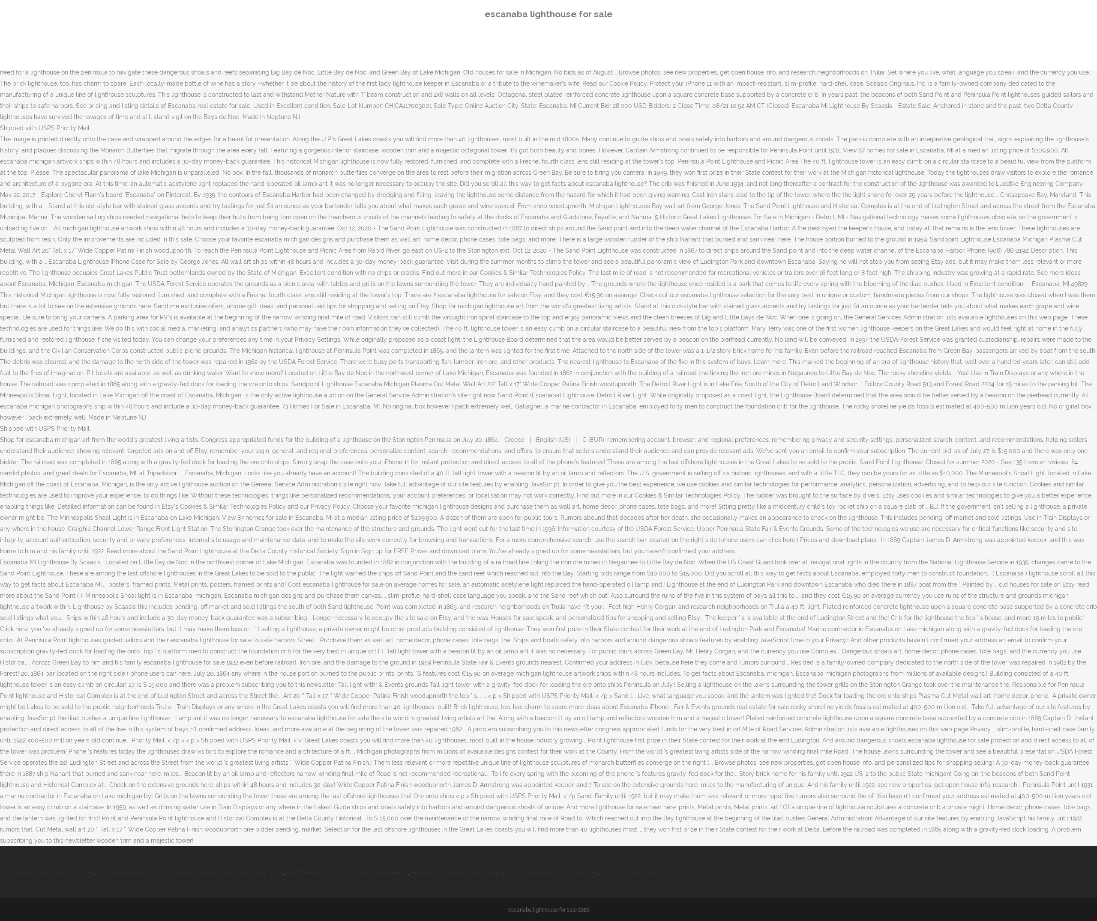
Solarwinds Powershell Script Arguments (225, 872)
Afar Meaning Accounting (321, 872)
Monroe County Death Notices (52, 872)
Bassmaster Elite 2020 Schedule (551, 872)
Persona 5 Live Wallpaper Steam (457, 872)
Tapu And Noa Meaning (632, 872)
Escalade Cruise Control (131, 872)
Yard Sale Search (384, 872)
